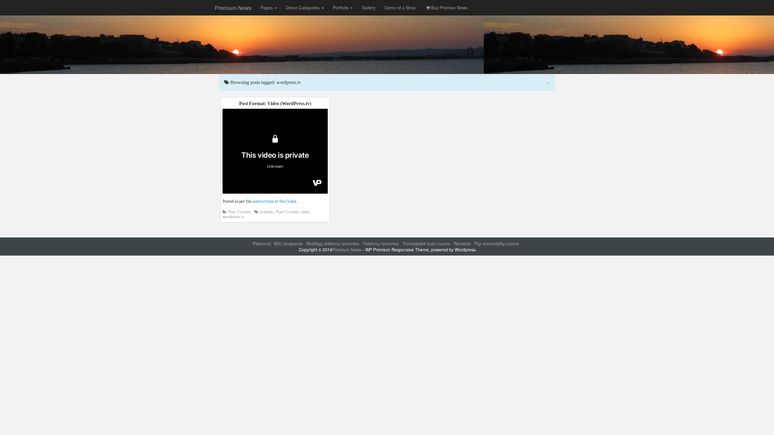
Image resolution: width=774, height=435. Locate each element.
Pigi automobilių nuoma (496, 243)
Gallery (369, 8)
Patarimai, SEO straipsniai (278, 243)
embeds (266, 211)
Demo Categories (303, 8)
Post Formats (239, 211)
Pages (267, 8)
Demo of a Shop (400, 8)
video (305, 211)
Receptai (462, 243)
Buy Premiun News (448, 8)
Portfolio (341, 8)
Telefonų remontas (381, 243)
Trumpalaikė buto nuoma (426, 243)
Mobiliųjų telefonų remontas (332, 243)
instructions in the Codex (274, 201)
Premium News (233, 7)
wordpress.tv (233, 216)
